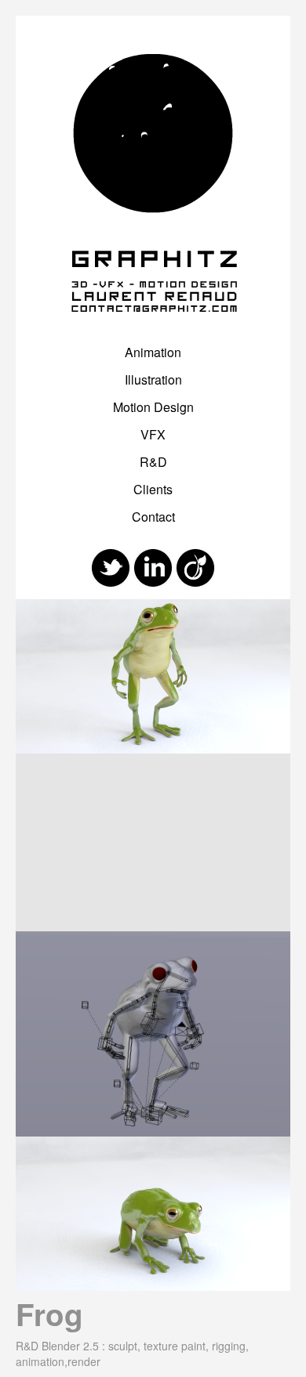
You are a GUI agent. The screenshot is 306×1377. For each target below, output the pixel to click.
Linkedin (153, 567)
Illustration (153, 379)
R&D (153, 462)
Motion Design (153, 407)
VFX (153, 434)
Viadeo (195, 567)
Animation (153, 352)
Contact (153, 517)
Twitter (110, 567)
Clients (153, 489)
